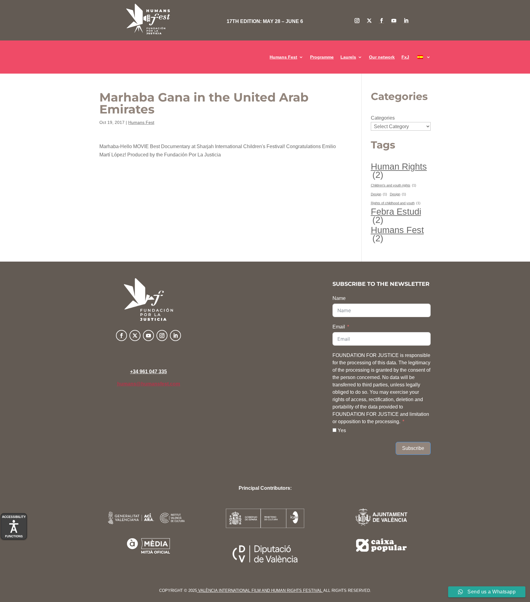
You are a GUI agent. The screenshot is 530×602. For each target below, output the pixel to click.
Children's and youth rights (393, 185)
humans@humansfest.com (148, 383)
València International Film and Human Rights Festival (260, 590)
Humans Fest (283, 57)
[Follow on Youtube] (394, 20)
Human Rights (399, 170)
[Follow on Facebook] (381, 20)
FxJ (405, 57)
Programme (322, 57)
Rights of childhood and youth (396, 203)
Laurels (348, 57)
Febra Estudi (396, 215)
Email (338, 326)
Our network (382, 57)
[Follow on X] (369, 20)
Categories (383, 118)
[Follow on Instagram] (357, 20)
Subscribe (413, 448)
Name (339, 298)
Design (379, 194)
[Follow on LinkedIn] (406, 20)
